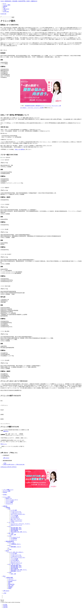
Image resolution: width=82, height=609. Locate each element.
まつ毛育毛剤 (14, 538)
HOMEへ (5, 494)
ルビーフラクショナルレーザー (18, 514)
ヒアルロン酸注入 (15, 516)
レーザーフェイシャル (16, 511)
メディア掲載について (8, 489)
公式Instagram (4, 466)
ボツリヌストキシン (15, 518)
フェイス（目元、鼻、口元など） (16, 552)
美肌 (9, 508)
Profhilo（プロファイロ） (16, 521)
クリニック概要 (9, 502)
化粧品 (9, 588)
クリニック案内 (6, 4)
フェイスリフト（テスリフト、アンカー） (20, 523)
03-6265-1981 (6, 11)
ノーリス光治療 (14, 515)
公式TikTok (13, 466)
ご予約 (4, 10)
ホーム (4, 3)
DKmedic (5, 492)
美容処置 (10, 581)
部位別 (7, 550)
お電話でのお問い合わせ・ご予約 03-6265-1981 (13, 464)
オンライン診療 (6, 491)
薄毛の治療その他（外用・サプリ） (19, 531)
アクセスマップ (9, 503)
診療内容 (5, 6)
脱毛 (9, 582)
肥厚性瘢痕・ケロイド (16, 546)
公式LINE (9, 466)
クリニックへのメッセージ (12, 499)
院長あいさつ (9, 498)
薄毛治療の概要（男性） (16, 527)
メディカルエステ (12, 580)
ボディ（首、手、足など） (14, 564)
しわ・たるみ (11, 522)
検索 (13, 17)
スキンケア (10, 578)
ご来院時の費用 (9, 577)
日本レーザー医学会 (19, 149)
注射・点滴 (10, 533)
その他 (9, 535)
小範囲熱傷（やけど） (16, 544)
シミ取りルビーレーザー (16, 512)
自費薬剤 (10, 587)
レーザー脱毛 (14, 510)
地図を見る (5, 431)
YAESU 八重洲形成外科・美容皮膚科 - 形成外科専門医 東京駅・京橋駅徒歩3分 (19, 1)
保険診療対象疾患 (10, 541)
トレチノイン (14, 540)
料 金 (4, 7)
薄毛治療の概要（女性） (16, 529)
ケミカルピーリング (15, 537)
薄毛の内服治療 (14, 530)
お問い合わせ (6, 8)
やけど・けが (11, 542)
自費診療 (8, 507)
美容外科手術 (11, 584)
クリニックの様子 (10, 501)
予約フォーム (4, 444)
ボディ (9, 526)
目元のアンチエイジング (16, 525)
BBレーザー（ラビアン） (16, 519)
